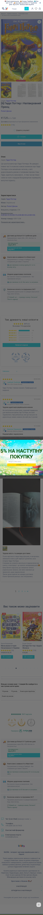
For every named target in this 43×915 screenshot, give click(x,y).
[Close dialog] (41, 441)
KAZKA (6, 8)
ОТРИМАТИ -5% (21, 465)
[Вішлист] (36, 9)
